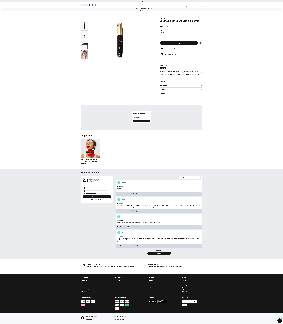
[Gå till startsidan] (92, 5)
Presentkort (84, 286)
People (150, 284)
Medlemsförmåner (119, 282)
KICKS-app (184, 291)
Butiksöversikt (185, 284)
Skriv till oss (88, 319)
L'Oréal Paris (163, 18)
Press (183, 287)
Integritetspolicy (186, 289)
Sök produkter (122, 5)
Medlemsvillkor (118, 284)
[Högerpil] (201, 270)
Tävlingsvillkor (84, 287)
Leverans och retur (165, 98)
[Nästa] (84, 60)
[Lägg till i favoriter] (200, 43)
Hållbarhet (151, 280)
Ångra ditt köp (84, 291)
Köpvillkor (83, 282)
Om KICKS (184, 280)
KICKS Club (117, 280)
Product (150, 287)
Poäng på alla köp (139, 1)
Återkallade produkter (86, 289)
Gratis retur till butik (152, 1)
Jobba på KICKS (186, 286)
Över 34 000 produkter (165, 1)
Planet (150, 286)
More (150, 289)
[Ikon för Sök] (164, 5)
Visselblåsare (185, 282)
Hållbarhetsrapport (153, 282)
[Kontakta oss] (279, 320)
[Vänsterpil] (196, 270)
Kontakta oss (84, 280)
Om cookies (83, 284)
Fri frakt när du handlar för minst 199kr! (123, 1)
